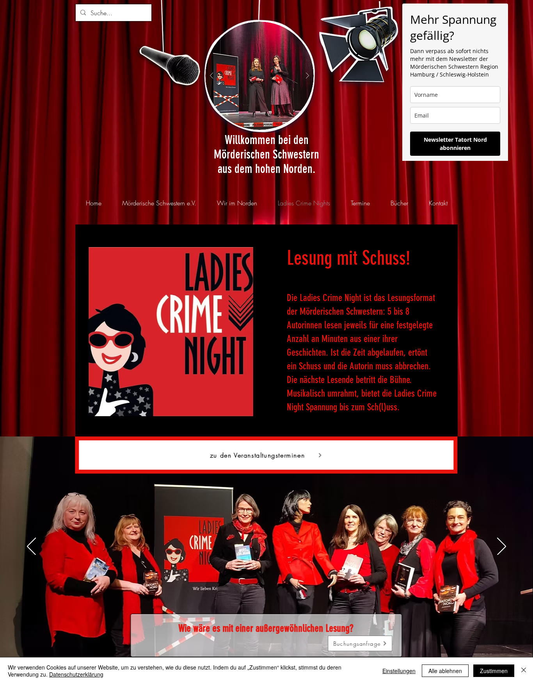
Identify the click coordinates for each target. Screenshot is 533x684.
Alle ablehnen (445, 671)
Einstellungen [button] (399, 671)
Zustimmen (494, 671)
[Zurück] (31, 547)
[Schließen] (523, 671)
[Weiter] (501, 547)
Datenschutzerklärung (76, 674)
